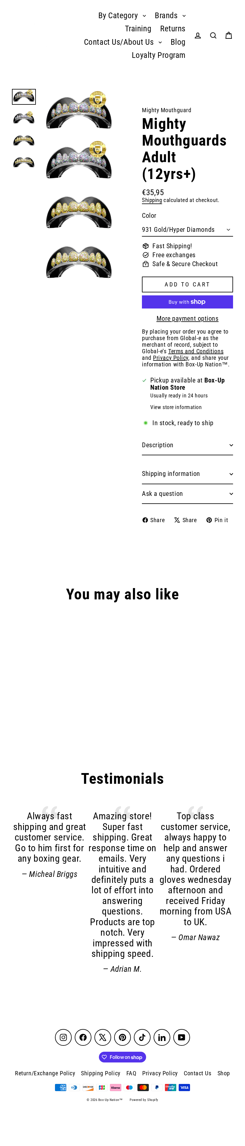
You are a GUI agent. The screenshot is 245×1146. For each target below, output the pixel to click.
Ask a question (162, 493)
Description (158, 445)
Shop (224, 1073)
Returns (173, 28)
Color (149, 215)
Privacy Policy (160, 1073)
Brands (167, 15)
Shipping (152, 200)
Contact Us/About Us (120, 42)
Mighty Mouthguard (166, 110)
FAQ (131, 1073)
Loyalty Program (159, 55)
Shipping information (171, 473)
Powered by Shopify (144, 1100)
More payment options (188, 318)
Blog (178, 42)
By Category (119, 15)
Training (138, 28)
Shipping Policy (100, 1073)
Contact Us (198, 1073)
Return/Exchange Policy (45, 1073)
